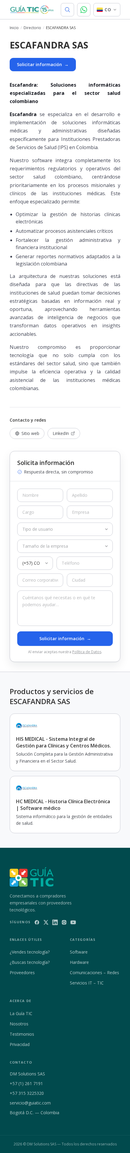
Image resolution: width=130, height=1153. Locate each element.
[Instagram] (64, 922)
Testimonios (22, 1034)
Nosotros (19, 1024)
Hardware (79, 962)
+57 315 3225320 (27, 1093)
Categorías (83, 939)
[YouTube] (73, 922)
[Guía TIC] (32, 10)
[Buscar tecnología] (67, 9)
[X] (46, 922)
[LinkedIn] (55, 922)
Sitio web (30, 433)
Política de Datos (86, 651)
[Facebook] (37, 922)
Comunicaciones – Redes (94, 972)
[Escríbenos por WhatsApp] (83, 9)
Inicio (14, 27)
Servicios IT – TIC (87, 983)
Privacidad (20, 1044)
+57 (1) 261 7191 (26, 1083)
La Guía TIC (21, 1013)
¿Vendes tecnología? (30, 952)
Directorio (32, 27)
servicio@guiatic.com (30, 1103)
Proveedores (22, 972)
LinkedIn (61, 433)
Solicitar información (43, 64)
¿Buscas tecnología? (30, 962)
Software (79, 952)
